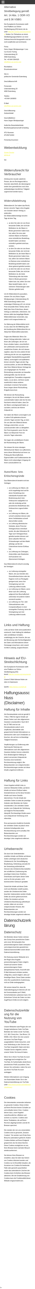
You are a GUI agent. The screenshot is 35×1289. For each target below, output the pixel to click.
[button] (3, 2)
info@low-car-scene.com (12, 62)
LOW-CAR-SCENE (13, 2)
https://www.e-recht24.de (17, 687)
